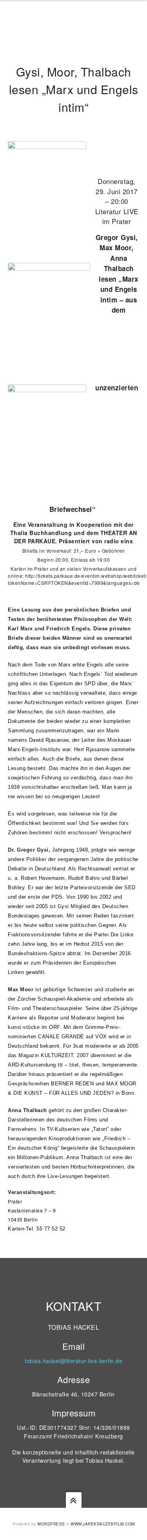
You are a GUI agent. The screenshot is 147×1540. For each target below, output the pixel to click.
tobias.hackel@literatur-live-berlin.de (73, 1361)
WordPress (51, 1524)
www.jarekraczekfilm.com (103, 1524)
